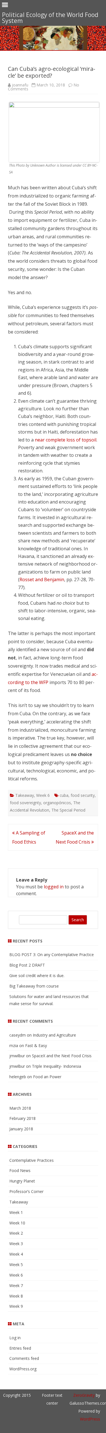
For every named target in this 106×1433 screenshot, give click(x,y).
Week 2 (16, 1233)
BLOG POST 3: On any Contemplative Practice (51, 954)
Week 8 (16, 1296)
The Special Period (68, 810)
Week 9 (16, 1306)
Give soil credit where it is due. (36, 975)
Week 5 (16, 1264)
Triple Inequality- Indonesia (56, 1066)
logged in (54, 887)
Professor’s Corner (26, 1191)
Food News (20, 1170)
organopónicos (57, 802)
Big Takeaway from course (34, 986)
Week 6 (43, 795)
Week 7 (16, 1285)
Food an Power (47, 1076)
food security (83, 795)
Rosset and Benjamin (42, 579)
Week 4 (16, 1254)
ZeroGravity (84, 1395)
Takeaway (24, 795)
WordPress (90, 1419)
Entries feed (20, 1348)
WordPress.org (22, 1369)
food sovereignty (25, 802)
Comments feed (24, 1358)
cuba (64, 795)
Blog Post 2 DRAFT (27, 965)
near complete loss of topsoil (65, 440)
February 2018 (22, 1118)
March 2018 (20, 1108)
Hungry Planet (22, 1181)
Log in (15, 1337)
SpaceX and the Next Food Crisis (62, 1055)
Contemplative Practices (31, 1160)
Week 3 (16, 1243)
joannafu (20, 85)
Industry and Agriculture (54, 1035)
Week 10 (17, 1223)
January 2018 (21, 1128)
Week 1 (16, 1212)
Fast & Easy (36, 1045)
